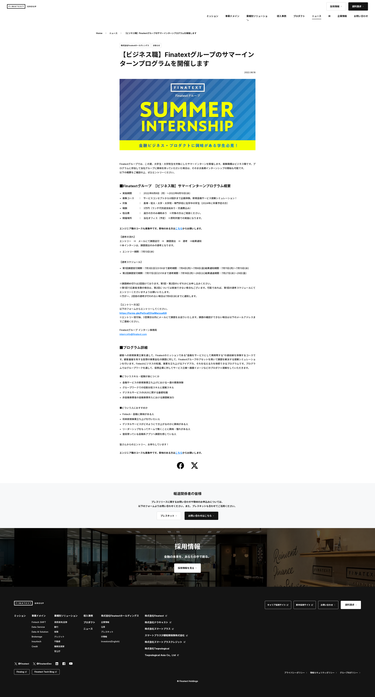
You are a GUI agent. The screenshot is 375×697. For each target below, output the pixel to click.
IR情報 (104, 636)
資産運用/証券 (60, 622)
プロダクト (89, 622)
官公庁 (57, 651)
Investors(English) (110, 641)
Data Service (38, 627)
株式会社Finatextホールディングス (120, 615)
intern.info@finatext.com (133, 334)
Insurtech (36, 641)
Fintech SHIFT (39, 622)
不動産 (57, 641)
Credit (35, 646)
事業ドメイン (232, 16)
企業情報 (105, 622)
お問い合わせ (361, 16)
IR (329, 16)
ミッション (20, 615)
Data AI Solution (40, 632)
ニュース (113, 33)
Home (99, 33)
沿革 (103, 627)
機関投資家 (59, 646)
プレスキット (107, 632)
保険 (56, 632)
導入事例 (88, 615)
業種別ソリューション (66, 615)
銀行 (56, 627)
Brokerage (37, 636)
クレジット (59, 636)
